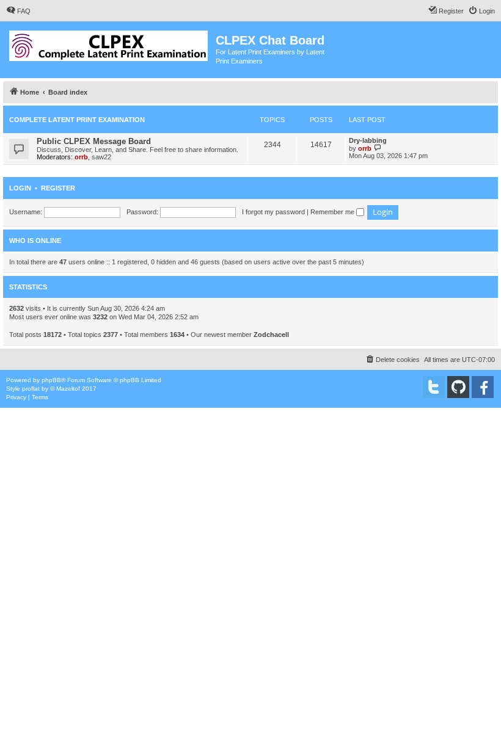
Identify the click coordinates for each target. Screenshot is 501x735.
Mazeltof (68, 388)
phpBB (51, 380)
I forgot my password (273, 211)
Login (20, 188)
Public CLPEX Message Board (94, 141)
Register (58, 188)
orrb (81, 157)
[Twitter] (434, 387)
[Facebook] (483, 387)
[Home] (109, 43)
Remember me (333, 211)
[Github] (458, 387)
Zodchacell (271, 334)
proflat (31, 388)
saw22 (101, 157)
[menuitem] (18, 11)
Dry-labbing (368, 140)
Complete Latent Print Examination (77, 119)
